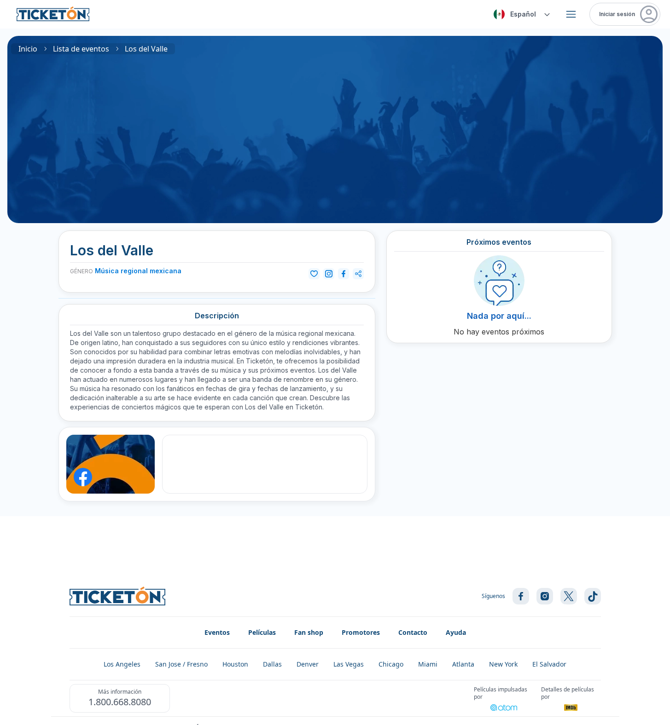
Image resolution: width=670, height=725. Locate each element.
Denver (308, 664)
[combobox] (520, 14)
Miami (427, 664)
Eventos (217, 632)
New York (503, 664)
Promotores (361, 632)
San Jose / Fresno (181, 664)
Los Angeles (122, 664)
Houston (235, 664)
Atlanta (463, 664)
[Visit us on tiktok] (592, 596)
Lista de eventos (81, 49)
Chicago (391, 664)
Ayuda (456, 632)
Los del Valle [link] (146, 49)
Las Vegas (348, 664)
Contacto (412, 632)
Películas (262, 632)
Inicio (27, 49)
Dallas (272, 664)
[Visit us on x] (568, 596)
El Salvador (549, 664)
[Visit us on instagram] (544, 596)
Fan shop (308, 632)
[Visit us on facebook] (521, 596)
